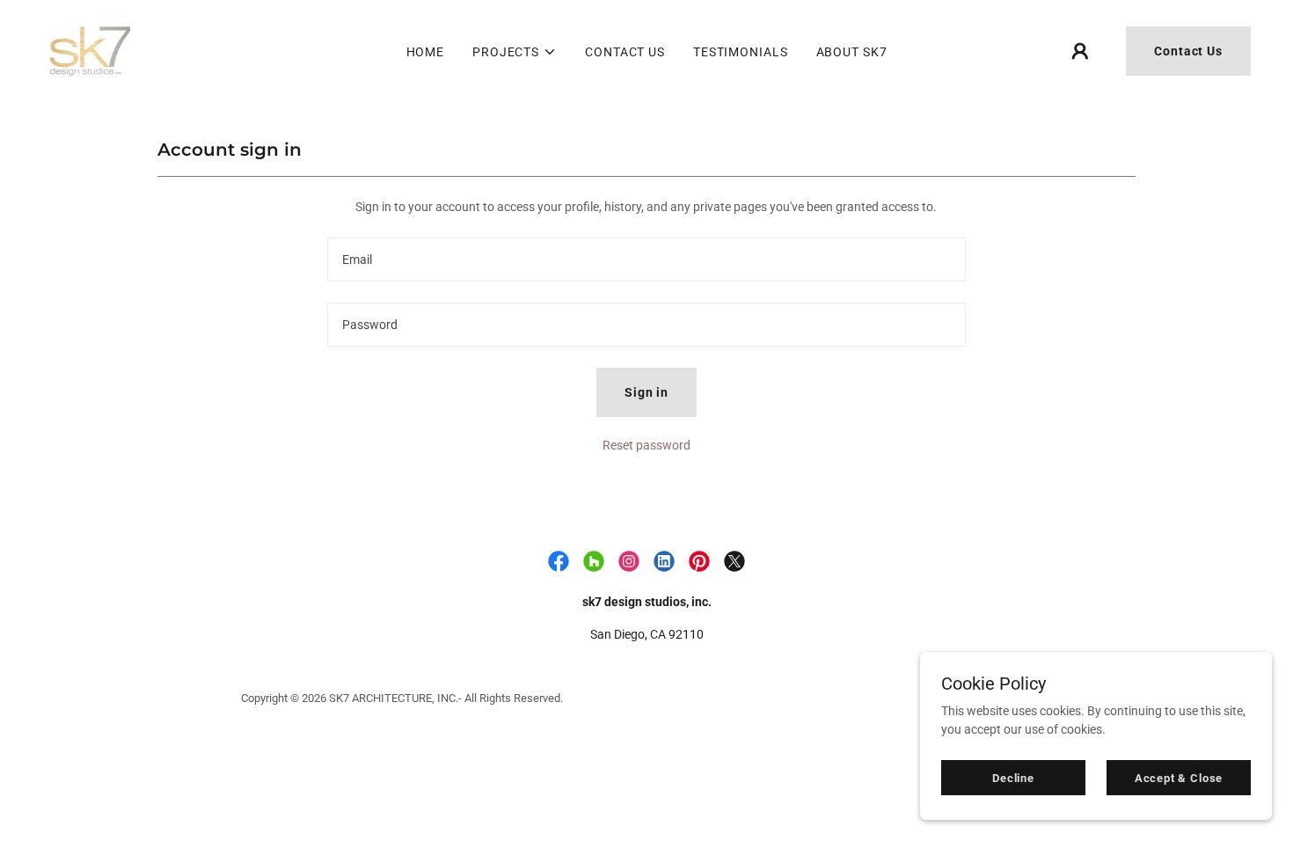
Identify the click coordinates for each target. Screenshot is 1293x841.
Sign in (646, 392)
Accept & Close (1179, 778)
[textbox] (646, 260)
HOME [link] (425, 52)
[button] (514, 52)
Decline (1013, 778)
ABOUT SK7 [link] (852, 52)
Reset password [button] (646, 445)
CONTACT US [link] (625, 52)
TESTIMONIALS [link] (740, 52)
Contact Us (1188, 51)
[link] (90, 50)
